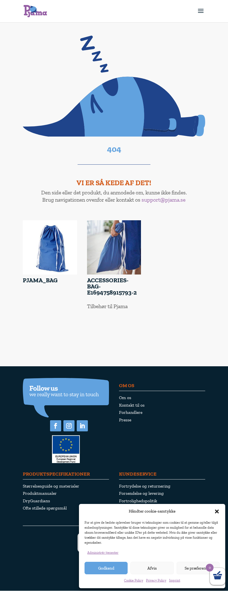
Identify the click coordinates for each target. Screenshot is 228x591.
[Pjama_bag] (50, 273)
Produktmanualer (40, 493)
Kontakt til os (132, 405)
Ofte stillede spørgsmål (45, 508)
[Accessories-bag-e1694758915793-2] (114, 273)
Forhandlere (130, 412)
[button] (217, 511)
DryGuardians (36, 500)
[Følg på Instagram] (69, 425)
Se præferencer (198, 568)
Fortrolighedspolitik (138, 500)
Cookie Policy (133, 580)
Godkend (106, 568)
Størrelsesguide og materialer (51, 486)
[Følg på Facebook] (55, 425)
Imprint (174, 580)
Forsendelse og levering (141, 493)
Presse (125, 419)
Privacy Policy (156, 580)
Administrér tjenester (102, 553)
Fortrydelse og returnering (144, 486)
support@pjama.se (163, 199)
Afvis (152, 568)
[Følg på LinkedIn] (82, 425)
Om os (125, 397)
